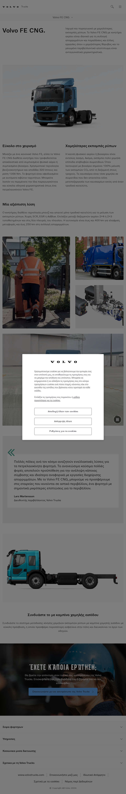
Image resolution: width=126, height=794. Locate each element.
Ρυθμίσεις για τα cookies (63, 431)
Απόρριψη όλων (63, 421)
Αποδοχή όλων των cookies (63, 411)
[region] (63, 397)
